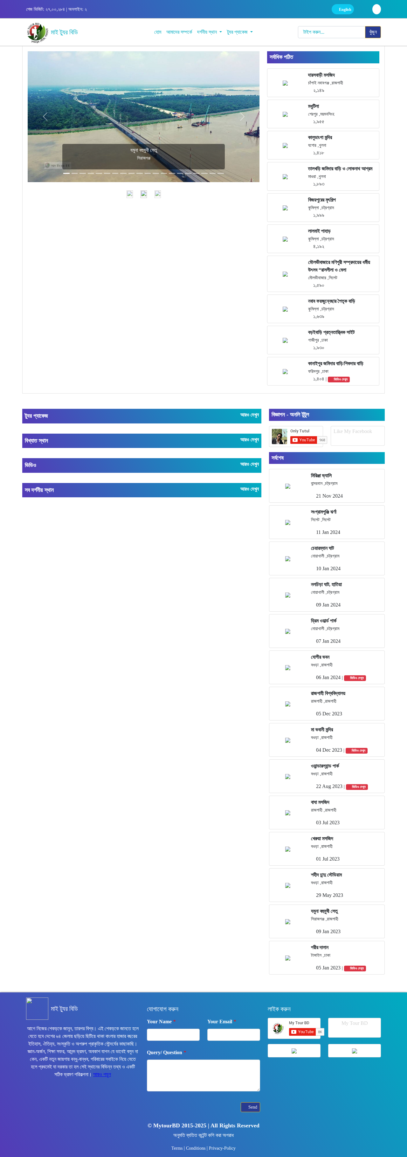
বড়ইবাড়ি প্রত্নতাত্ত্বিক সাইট (331, 332)
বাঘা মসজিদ (320, 802)
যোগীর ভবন (320, 657)
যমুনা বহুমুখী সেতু (324, 911)
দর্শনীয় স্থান (207, 32)
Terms (177, 1148)
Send (252, 1107)
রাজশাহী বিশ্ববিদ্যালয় (328, 693)
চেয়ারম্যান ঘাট (322, 548)
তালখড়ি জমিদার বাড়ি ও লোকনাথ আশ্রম (340, 168)
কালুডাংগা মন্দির (320, 137)
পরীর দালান (319, 947)
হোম (157, 32)
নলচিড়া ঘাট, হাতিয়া (326, 584)
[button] (45, 116)
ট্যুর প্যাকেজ (238, 32)
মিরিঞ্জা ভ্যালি (321, 475)
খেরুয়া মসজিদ (322, 838)
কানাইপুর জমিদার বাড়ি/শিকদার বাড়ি (335, 363)
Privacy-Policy (222, 1148)
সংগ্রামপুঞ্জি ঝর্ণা (323, 512)
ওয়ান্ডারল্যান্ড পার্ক (325, 766)
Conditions (196, 1148)
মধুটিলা (313, 106)
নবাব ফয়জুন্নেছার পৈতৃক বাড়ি (331, 301)
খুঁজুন (373, 32)
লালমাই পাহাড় (319, 231)
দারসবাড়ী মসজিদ (321, 75)
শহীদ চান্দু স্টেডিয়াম (326, 874)
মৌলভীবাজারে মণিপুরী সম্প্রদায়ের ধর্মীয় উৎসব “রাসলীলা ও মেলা (339, 266)
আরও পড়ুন (102, 1074)
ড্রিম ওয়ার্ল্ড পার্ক (323, 620)
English (344, 9)
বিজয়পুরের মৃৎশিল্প (322, 199)
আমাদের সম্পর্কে (179, 32)
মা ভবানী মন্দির (322, 729)
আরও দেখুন (249, 414)
